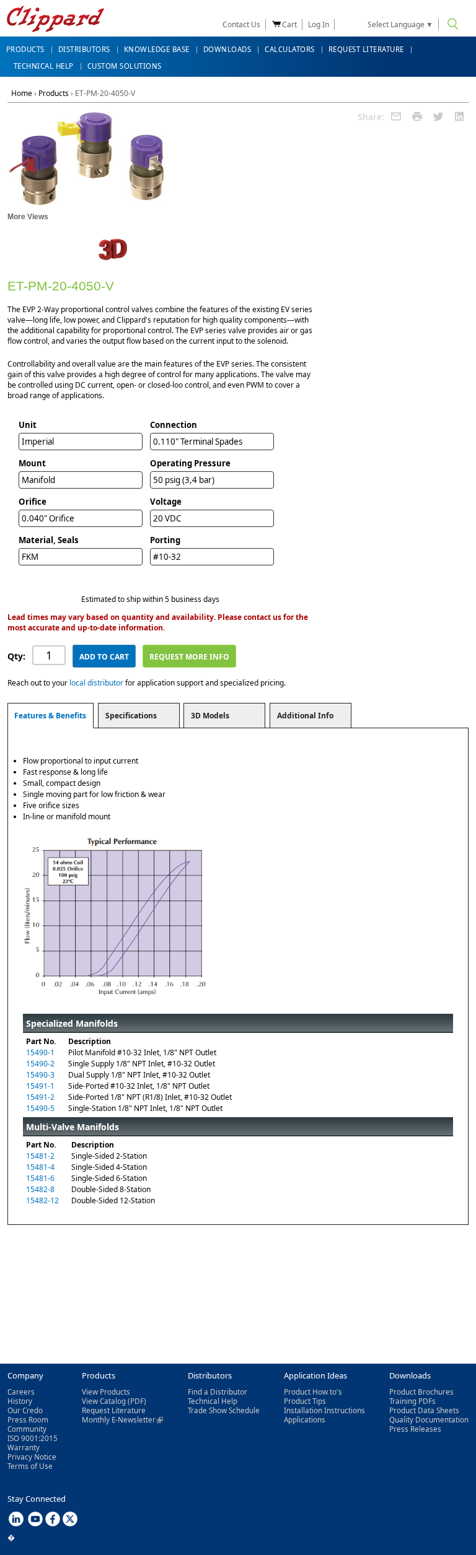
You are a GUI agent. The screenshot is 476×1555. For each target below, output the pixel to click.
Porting (165, 540)
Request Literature (114, 1410)
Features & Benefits (50, 715)
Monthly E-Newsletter (122, 1419)
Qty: (16, 656)
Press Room (27, 1419)
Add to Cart (104, 656)
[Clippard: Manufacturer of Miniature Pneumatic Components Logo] (55, 20)
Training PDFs (412, 1401)
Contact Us (241, 24)
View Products (106, 1391)
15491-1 (40, 1086)
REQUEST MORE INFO (189, 656)
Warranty (23, 1447)
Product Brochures (421, 1391)
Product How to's (313, 1391)
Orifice (32, 501)
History (19, 1401)
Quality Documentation (429, 1419)
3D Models (210, 715)
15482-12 (42, 1200)
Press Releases (415, 1429)
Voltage (166, 501)
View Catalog (104, 1401)
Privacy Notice (31, 1456)
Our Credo (25, 1410)
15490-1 (40, 1052)
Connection (173, 424)
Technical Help (212, 1401)
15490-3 (40, 1074)
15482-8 (40, 1189)
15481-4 (40, 1167)
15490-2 (40, 1063)
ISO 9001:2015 (32, 1438)
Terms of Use (30, 1466)
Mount (32, 463)
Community (26, 1429)
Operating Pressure (190, 463)
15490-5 (40, 1108)
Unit (28, 424)
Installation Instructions (324, 1410)
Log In (318, 24)
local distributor (96, 682)
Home (21, 93)
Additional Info (305, 715)
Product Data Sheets (424, 1410)
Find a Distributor (217, 1391)
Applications (304, 1419)
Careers (21, 1391)
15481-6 (40, 1178)
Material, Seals (49, 540)
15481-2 (40, 1156)
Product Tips (305, 1401)
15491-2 (40, 1097)
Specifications (131, 715)
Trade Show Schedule (224, 1410)
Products (53, 93)
